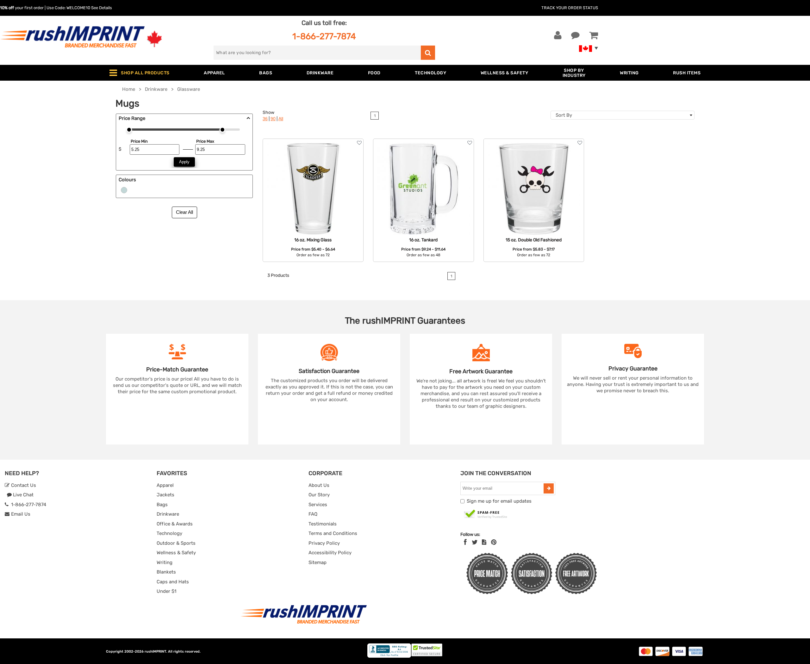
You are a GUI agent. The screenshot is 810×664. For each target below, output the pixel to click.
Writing (164, 562)
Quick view (313, 174)
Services (317, 504)
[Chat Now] (575, 35)
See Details (101, 7)
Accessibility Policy (330, 552)
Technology (169, 533)
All (280, 118)
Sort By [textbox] (564, 115)
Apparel (165, 485)
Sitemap (317, 562)
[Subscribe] (549, 488)
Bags (162, 504)
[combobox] (623, 115)
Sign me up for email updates (499, 501)
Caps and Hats (173, 582)
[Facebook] (465, 542)
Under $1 (166, 591)
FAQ (312, 514)
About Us (318, 485)
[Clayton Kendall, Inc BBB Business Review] (389, 656)
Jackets (165, 495)
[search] (428, 53)
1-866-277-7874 (324, 36)
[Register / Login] (558, 35)
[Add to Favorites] (359, 142)
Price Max (205, 141)
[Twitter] (475, 542)
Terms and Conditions (332, 533)
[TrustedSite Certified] (485, 514)
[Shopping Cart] (593, 35)
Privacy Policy (324, 543)
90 (273, 118)
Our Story (319, 495)
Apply (184, 161)
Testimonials (322, 524)
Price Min (139, 141)
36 (265, 118)
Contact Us (23, 485)
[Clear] (124, 189)
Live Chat (23, 495)
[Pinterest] (493, 542)
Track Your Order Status (569, 7)
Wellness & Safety (176, 552)
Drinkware (168, 514)
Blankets (166, 572)
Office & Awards (175, 524)
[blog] (484, 542)
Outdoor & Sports (176, 543)
